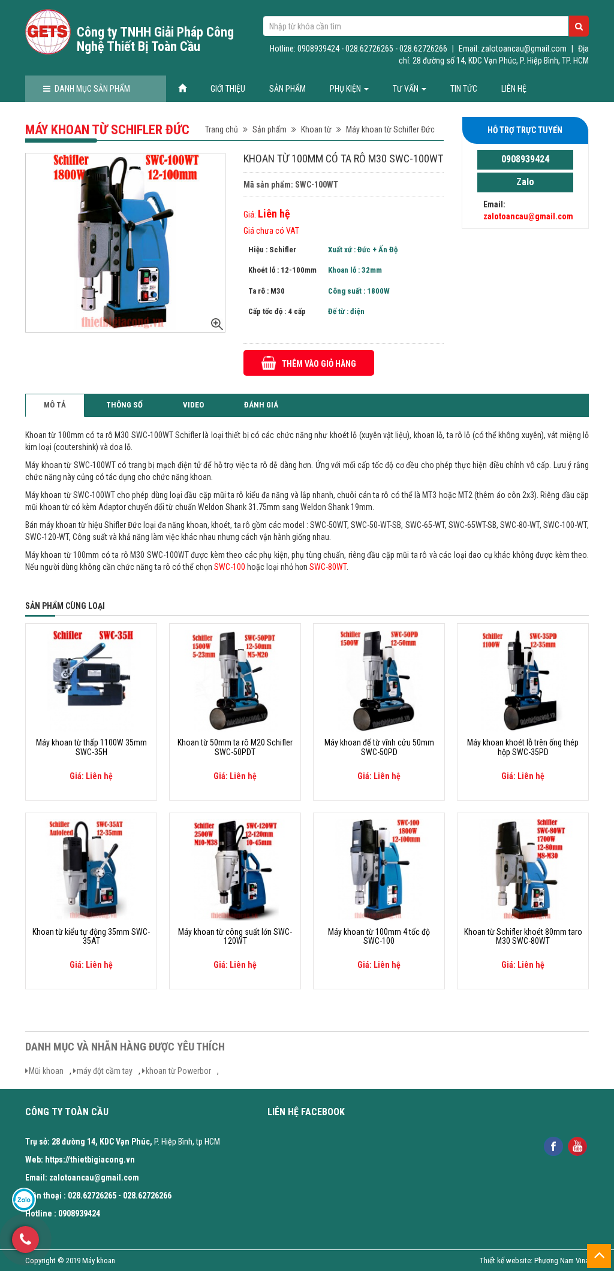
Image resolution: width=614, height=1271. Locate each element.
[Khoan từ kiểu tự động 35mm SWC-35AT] (91, 869)
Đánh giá (261, 404)
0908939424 (525, 159)
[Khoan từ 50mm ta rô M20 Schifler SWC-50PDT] (235, 680)
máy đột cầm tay (105, 1071)
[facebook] (553, 1145)
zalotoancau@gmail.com (528, 216)
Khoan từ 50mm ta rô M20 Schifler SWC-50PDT (235, 747)
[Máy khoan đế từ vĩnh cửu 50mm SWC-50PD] (379, 680)
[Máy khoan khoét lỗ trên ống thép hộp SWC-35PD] (522, 680)
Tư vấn (406, 88)
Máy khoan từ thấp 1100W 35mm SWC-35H (91, 747)
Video (193, 404)
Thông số (124, 404)
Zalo (525, 182)
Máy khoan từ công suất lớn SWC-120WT (235, 937)
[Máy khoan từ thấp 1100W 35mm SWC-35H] (91, 680)
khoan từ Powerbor (178, 1071)
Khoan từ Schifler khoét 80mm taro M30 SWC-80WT (523, 937)
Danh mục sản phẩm (92, 88)
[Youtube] (577, 1145)
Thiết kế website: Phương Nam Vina (534, 1260)
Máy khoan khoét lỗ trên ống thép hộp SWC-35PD (523, 747)
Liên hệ (513, 88)
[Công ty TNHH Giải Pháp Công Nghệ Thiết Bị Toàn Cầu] (48, 32)
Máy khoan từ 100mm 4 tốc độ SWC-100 (379, 937)
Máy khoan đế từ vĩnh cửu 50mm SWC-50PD (379, 747)
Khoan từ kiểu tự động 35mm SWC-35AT (91, 937)
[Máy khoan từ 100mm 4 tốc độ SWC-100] (379, 869)
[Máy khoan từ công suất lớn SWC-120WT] (235, 869)
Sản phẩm (287, 88)
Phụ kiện (346, 88)
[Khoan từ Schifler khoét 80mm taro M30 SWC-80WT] (522, 869)
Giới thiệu (227, 88)
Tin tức (463, 88)
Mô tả (55, 404)
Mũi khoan (46, 1071)
